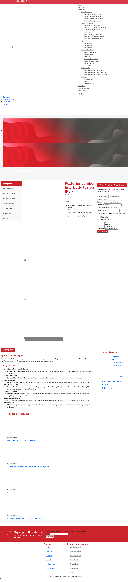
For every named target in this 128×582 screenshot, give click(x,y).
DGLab (79, 576)
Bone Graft (87, 81)
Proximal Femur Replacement (94, 36)
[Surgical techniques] (111, 228)
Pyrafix (10, 492)
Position (100, 205)
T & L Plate (87, 65)
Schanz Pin (107, 388)
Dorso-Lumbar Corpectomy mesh (22, 440)
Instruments (85, 68)
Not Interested (106, 219)
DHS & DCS (87, 57)
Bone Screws (88, 54)
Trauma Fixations (87, 50)
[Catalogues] (111, 227)
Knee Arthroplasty (87, 23)
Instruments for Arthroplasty (94, 70)
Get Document (102, 231)
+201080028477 (21, 1)
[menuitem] (92, 93)
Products (81, 9)
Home (80, 5)
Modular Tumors (86, 32)
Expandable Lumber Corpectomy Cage (24, 518)
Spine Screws (88, 48)
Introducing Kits (89, 83)
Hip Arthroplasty (86, 12)
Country (100, 199)
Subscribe (104, 217)
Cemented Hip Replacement (93, 16)
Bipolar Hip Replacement (92, 14)
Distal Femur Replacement (93, 34)
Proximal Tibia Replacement (93, 39)
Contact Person (102, 202)
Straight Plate (89, 63)
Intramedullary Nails (91, 59)
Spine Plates (88, 45)
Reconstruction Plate (91, 61)
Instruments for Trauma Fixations (95, 74)
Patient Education (84, 88)
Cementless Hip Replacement (93, 18)
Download (81, 86)
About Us (81, 7)
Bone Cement (88, 79)
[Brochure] (111, 223)
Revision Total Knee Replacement (95, 27)
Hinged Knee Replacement (92, 25)
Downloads (100, 229)
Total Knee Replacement (92, 30)
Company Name (102, 196)
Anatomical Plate (90, 52)
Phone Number (102, 207)
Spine (85, 216)
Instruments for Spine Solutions (95, 72)
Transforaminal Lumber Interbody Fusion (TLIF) (28, 466)
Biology (83, 77)
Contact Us (82, 90)
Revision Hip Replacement (92, 21)
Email (99, 210)
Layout (99, 194)
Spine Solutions (86, 41)
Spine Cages (88, 43)
